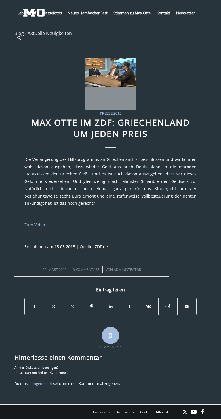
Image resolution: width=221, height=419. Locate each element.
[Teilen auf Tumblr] (129, 306)
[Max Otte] (110, 84)
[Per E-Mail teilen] (187, 306)
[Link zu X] (185, 412)
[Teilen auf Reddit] (168, 306)
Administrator (127, 269)
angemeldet (42, 383)
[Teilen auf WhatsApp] (72, 306)
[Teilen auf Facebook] (34, 306)
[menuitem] (26, 13)
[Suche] (19, 38)
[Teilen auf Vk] (148, 306)
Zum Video (34, 224)
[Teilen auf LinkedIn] (110, 306)
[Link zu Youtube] (193, 412)
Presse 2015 (110, 113)
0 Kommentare (86, 269)
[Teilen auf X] (53, 306)
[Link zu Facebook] (202, 412)
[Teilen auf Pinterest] (91, 306)
